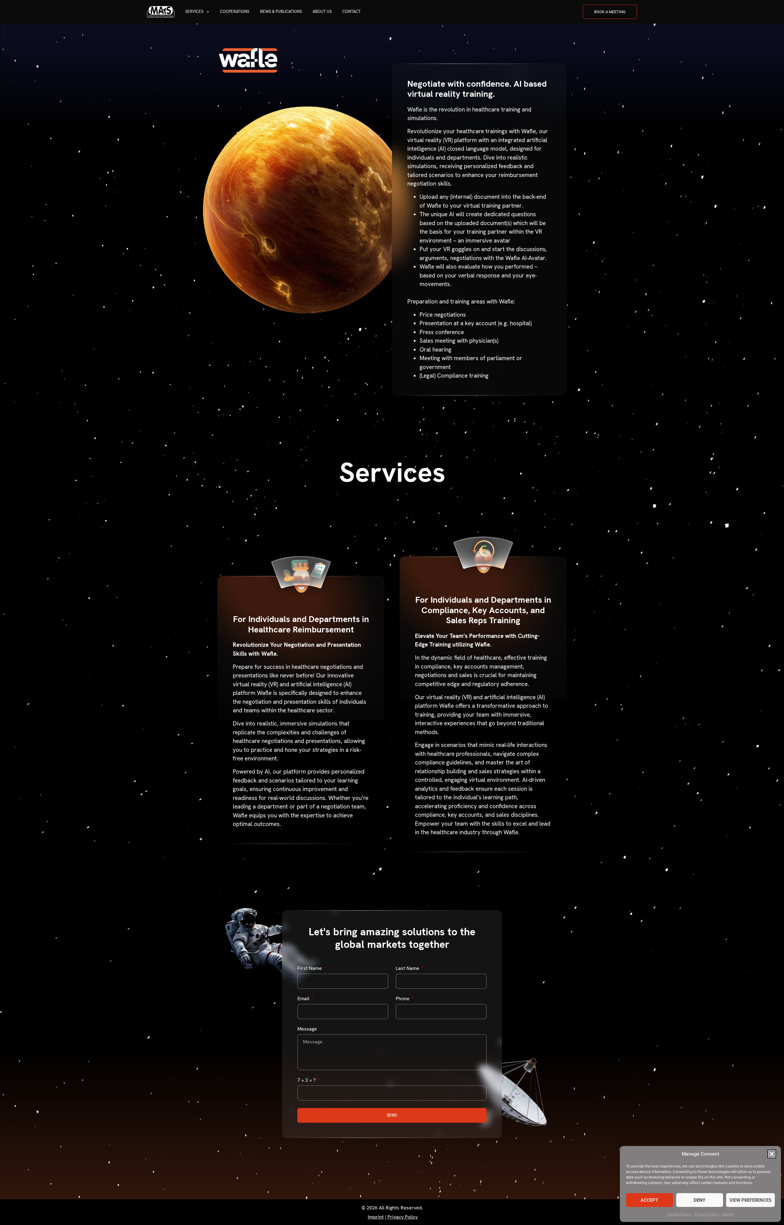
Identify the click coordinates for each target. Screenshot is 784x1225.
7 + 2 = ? (307, 1080)
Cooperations (234, 11)
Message (307, 1029)
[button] (772, 1154)
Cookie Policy (679, 1214)
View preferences (750, 1200)
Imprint (728, 1214)
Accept (649, 1200)
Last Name (408, 968)
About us (322, 11)
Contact (351, 11)
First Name (310, 968)
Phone (403, 999)
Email (304, 999)
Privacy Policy (706, 1214)
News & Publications (281, 11)
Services (194, 11)
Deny (699, 1200)
